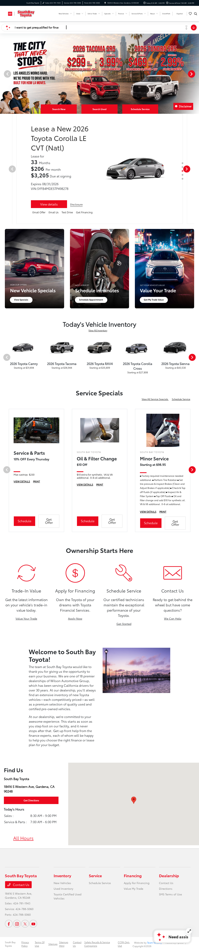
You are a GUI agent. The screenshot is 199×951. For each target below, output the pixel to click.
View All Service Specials (155, 399)
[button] (134, 800)
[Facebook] (9, 924)
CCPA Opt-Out (124, 943)
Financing (133, 875)
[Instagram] (17, 924)
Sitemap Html (63, 943)
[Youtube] (33, 924)
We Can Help (172, 618)
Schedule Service (181, 399)
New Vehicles (62, 883)
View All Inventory (97, 330)
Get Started (123, 624)
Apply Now (75, 618)
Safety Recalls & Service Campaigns (97, 943)
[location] (105, 3)
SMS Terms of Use (170, 894)
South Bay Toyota (10, 943)
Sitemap (53, 944)
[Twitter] (25, 924)
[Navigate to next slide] (196, 74)
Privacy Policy (25, 943)
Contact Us (20, 884)
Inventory (62, 875)
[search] (195, 13)
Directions (165, 889)
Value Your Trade (26, 618)
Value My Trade (133, 889)
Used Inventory (63, 889)
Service (95, 875)
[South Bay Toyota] (22, 13)
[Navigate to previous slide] (3, 74)
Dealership (169, 875)
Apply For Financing (136, 883)
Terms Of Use (40, 943)
